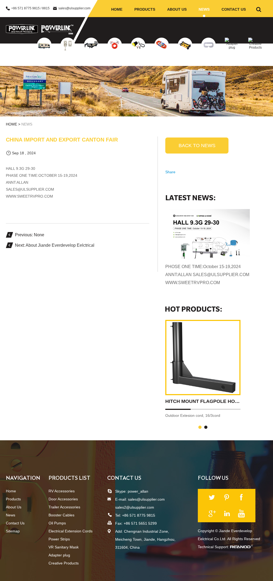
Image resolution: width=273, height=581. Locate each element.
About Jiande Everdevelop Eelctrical (60, 245)
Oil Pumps (138, 56)
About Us (177, 9)
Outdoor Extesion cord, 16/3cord (192, 415)
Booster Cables (114, 56)
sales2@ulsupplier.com (134, 507)
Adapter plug (232, 53)
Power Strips (185, 56)
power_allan (138, 491)
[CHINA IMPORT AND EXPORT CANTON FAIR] (207, 234)
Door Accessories (68, 57)
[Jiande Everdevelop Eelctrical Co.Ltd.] (22, 29)
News (204, 9)
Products (144, 9)
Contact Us (234, 9)
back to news (197, 145)
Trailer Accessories (91, 57)
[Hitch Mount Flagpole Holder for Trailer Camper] (202, 357)
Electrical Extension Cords (161, 59)
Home (116, 9)
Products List (69, 478)
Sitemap (13, 531)
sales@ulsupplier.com (74, 8)
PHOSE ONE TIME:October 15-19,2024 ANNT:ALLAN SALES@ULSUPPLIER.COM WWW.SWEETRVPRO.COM (207, 274)
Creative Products (255, 55)
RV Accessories (44, 56)
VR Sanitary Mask (208, 57)
